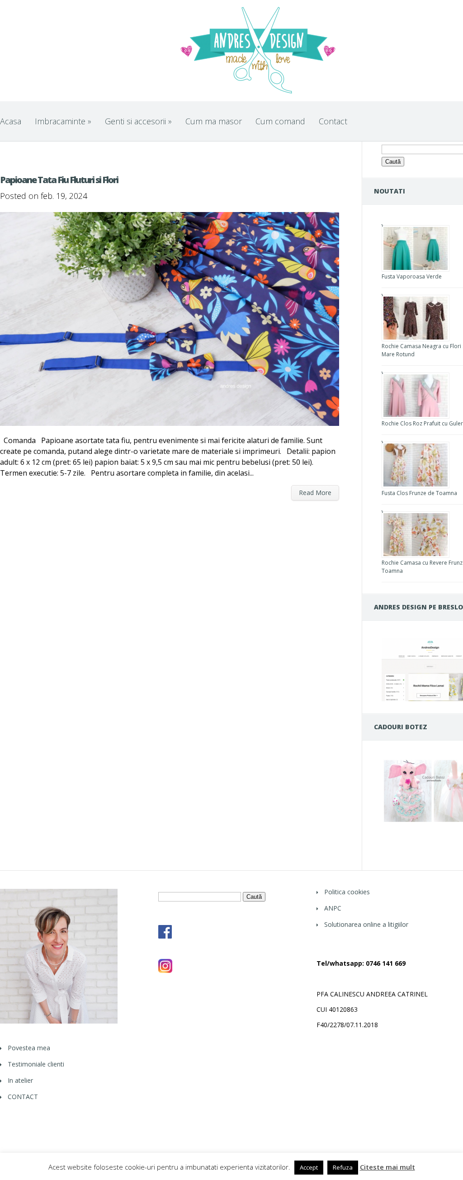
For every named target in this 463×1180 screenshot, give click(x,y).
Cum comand (280, 121)
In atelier (20, 1080)
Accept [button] (309, 1167)
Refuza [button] (343, 1167)
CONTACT (23, 1096)
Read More (315, 492)
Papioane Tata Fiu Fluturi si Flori (59, 180)
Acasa (10, 121)
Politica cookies (347, 891)
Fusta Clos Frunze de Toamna (419, 493)
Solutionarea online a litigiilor (366, 924)
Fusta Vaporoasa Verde (412, 276)
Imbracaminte (63, 121)
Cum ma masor (213, 121)
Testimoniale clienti (36, 1064)
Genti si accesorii (138, 121)
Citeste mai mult (387, 1167)
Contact (333, 121)
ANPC (332, 908)
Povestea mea (29, 1047)
